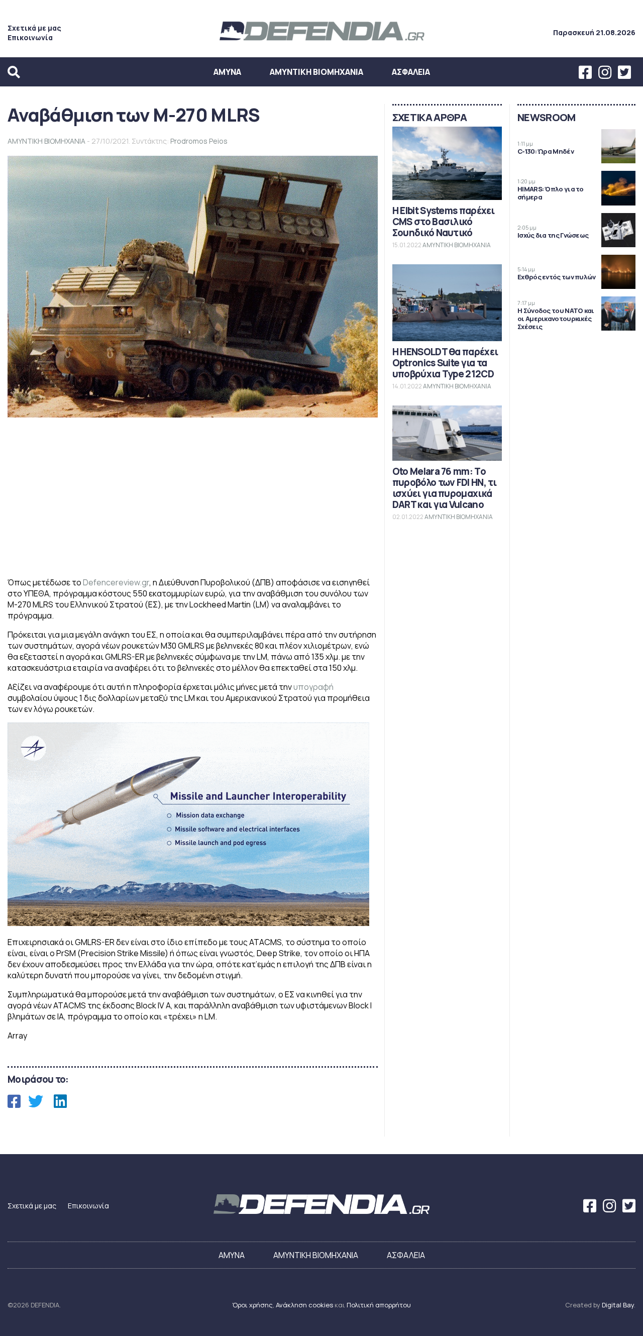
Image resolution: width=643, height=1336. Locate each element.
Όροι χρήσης (252, 1304)
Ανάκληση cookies (304, 1304)
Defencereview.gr (116, 582)
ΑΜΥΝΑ (227, 71)
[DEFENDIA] (321, 41)
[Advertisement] (193, 498)
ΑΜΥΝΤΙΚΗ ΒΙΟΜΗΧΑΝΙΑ (316, 71)
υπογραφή (313, 686)
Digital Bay (618, 1304)
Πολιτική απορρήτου (379, 1304)
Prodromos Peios (199, 141)
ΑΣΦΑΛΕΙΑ (411, 71)
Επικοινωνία (30, 37)
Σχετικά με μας (34, 28)
